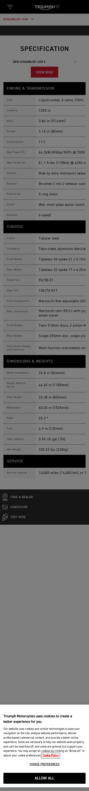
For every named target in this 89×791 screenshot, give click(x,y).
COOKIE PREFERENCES (44, 764)
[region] (44, 746)
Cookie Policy (50, 755)
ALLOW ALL (45, 778)
